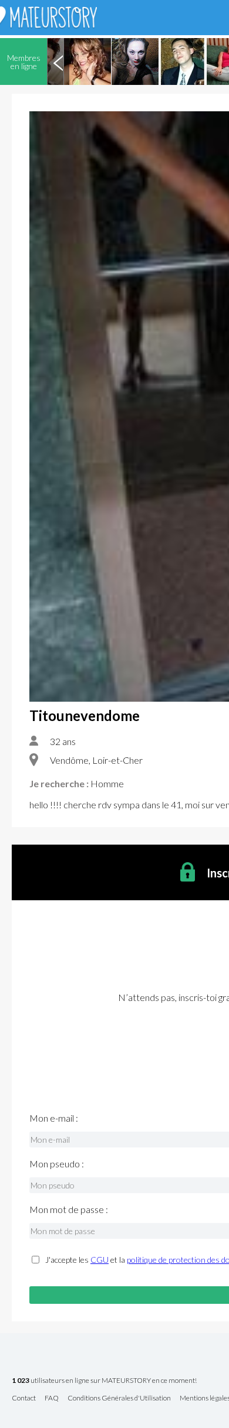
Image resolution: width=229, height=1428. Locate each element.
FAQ (52, 1398)
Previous (58, 61)
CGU (99, 1260)
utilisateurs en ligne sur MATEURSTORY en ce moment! (104, 1381)
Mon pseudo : (56, 1164)
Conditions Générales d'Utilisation (119, 1398)
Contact (24, 1398)
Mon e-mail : (53, 1118)
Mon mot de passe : (68, 1209)
